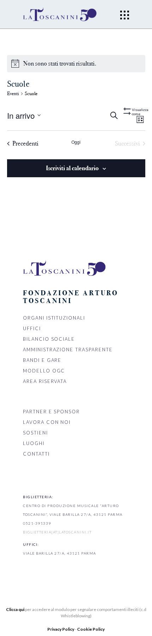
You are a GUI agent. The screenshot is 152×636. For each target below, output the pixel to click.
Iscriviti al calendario (72, 168)
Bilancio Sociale (49, 339)
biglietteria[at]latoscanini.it (57, 532)
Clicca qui (15, 609)
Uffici (32, 328)
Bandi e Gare (42, 360)
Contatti (36, 454)
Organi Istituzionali (54, 318)
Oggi (76, 142)
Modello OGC (44, 370)
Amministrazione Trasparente (68, 349)
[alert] (60, 63)
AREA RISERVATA (45, 381)
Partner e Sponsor (51, 411)
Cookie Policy (91, 629)
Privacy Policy (61, 629)
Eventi (13, 94)
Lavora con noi (47, 422)
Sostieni (35, 433)
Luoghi (34, 443)
